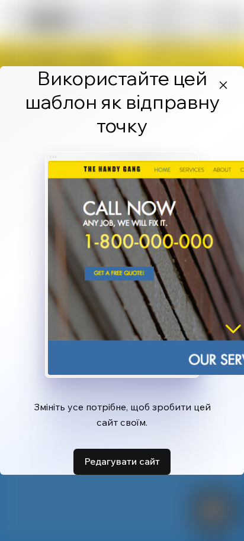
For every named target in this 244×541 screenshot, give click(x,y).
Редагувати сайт (122, 461)
